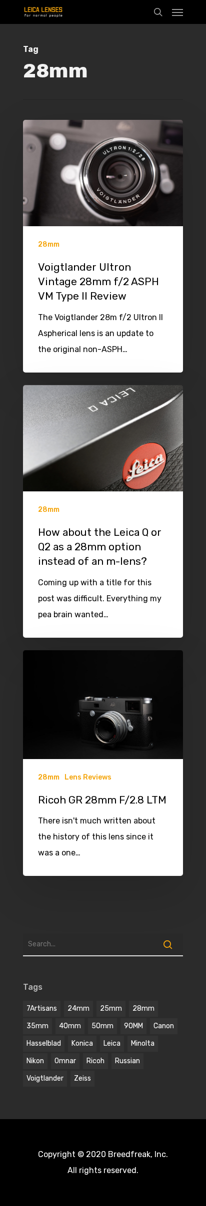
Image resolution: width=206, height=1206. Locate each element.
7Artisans (41, 1008)
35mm (37, 1026)
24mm (79, 1008)
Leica (112, 1043)
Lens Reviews (88, 777)
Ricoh (95, 1061)
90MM (133, 1026)
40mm (70, 1026)
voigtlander (45, 1078)
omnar (65, 1061)
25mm (111, 1008)
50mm (103, 1026)
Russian (127, 1061)
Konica (82, 1043)
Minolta (142, 1043)
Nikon (35, 1061)
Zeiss (82, 1078)
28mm (49, 244)
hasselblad (43, 1043)
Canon (164, 1026)
